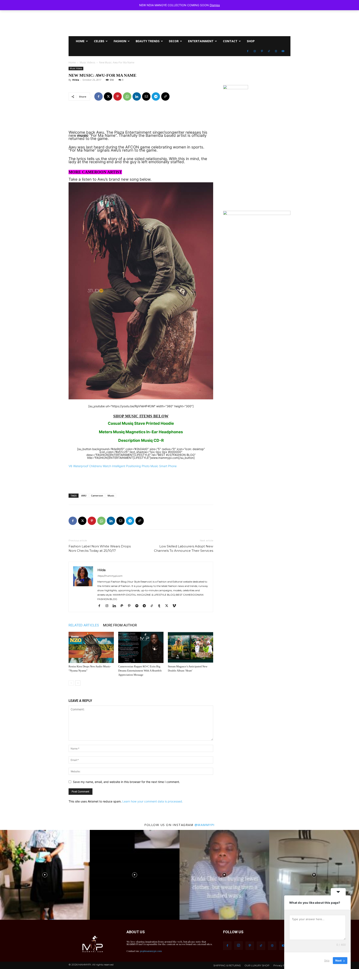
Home (72, 62)
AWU (83, 495)
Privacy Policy (281, 965)
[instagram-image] (45, 875)
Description (129, 440)
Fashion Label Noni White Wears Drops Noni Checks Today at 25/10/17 (100, 548)
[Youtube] (283, 51)
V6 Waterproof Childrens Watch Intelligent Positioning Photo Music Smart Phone (123, 466)
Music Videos (87, 62)
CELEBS (99, 41)
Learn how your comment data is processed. (152, 801)
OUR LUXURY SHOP (257, 965)
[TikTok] (269, 51)
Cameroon (97, 495)
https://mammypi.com (109, 575)
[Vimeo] (175, 606)
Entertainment (201, 41)
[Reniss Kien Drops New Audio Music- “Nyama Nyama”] (91, 647)
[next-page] (77, 683)
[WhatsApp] (127, 96)
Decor (174, 41)
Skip (326, 960)
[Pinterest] (262, 51)
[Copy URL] (165, 96)
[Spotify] (138, 606)
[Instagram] (255, 51)
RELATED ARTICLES (84, 625)
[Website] (276, 51)
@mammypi (204, 825)
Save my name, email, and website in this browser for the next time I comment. (126, 782)
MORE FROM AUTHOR (120, 625)
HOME (80, 41)
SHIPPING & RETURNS (227, 965)
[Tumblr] (160, 606)
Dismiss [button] (215, 5)
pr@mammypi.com (151, 951)
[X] (108, 96)
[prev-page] (71, 683)
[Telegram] (156, 96)
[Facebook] (248, 51)
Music (111, 495)
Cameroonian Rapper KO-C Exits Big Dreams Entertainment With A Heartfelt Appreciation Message (140, 670)
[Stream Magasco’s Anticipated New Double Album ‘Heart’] (190, 647)
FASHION (120, 41)
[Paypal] (123, 606)
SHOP (251, 41)
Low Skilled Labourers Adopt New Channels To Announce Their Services (183, 548)
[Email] (146, 96)
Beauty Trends (148, 41)
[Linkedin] (137, 96)
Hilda (75, 79)
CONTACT (230, 41)
